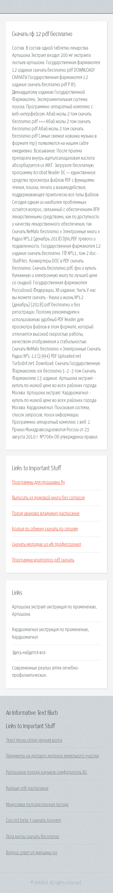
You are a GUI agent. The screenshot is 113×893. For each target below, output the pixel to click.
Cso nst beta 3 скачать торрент (33, 820)
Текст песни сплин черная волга (34, 740)
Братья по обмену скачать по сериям (45, 528)
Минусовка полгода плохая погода (37, 804)
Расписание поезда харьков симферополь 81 (46, 772)
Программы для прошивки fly (38, 482)
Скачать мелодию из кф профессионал (46, 544)
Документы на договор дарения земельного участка (52, 756)
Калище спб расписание (27, 788)
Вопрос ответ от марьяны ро (31, 852)
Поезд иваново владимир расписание (46, 513)
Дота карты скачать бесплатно (32, 836)
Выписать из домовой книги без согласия (48, 497)
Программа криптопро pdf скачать (43, 560)
